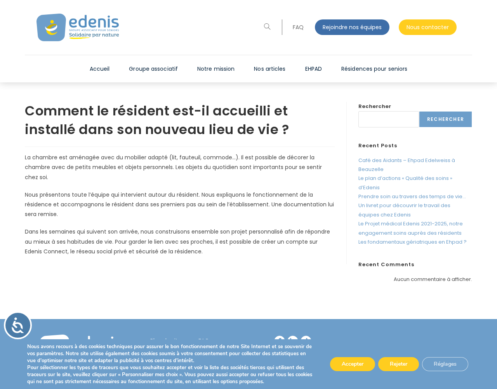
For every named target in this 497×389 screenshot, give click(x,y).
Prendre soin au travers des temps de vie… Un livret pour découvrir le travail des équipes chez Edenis (412, 205)
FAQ (298, 27)
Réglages (445, 364)
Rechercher (374, 106)
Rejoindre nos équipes (352, 27)
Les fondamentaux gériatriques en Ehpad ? (412, 242)
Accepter (352, 364)
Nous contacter (428, 27)
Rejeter (398, 364)
